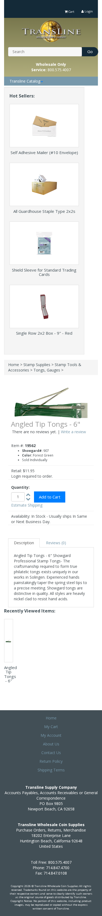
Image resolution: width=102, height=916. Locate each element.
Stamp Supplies (36, 364)
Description (24, 542)
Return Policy (51, 761)
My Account (51, 735)
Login (88, 11)
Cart (70, 11)
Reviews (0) (56, 542)
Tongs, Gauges (46, 370)
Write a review (73, 431)
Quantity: (20, 487)
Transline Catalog (25, 81)
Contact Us (51, 752)
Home (13, 364)
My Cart (51, 726)
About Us (51, 744)
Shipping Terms (51, 769)
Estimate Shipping (26, 505)
